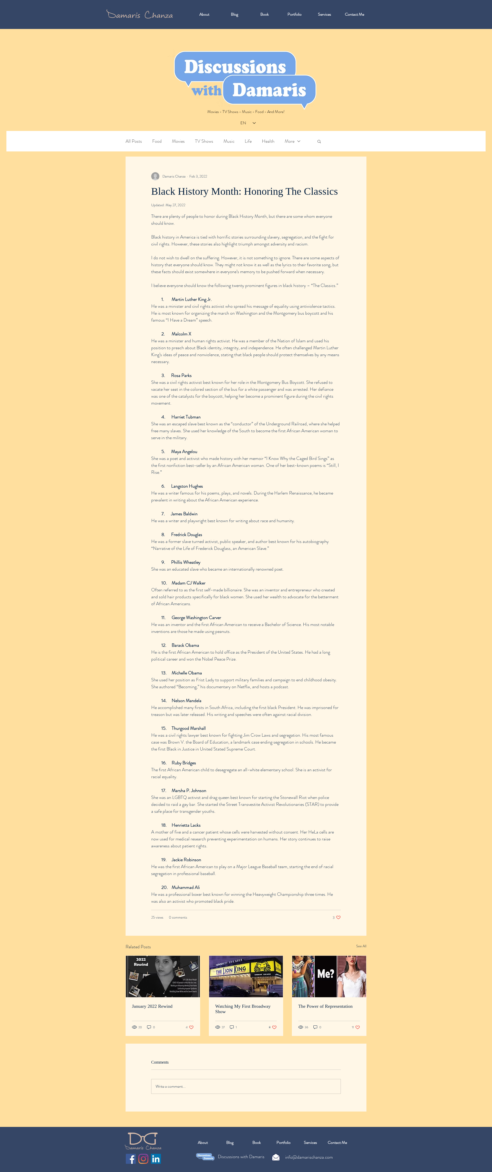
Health (268, 141)
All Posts (134, 141)
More (289, 141)
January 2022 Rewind (152, 1006)
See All (361, 946)
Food (157, 141)
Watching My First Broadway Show (243, 1009)
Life (248, 141)
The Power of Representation (325, 1006)
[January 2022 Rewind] (163, 976)
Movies (178, 141)
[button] (319, 141)
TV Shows (204, 141)
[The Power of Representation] (329, 976)
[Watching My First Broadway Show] (246, 976)
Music (228, 141)
